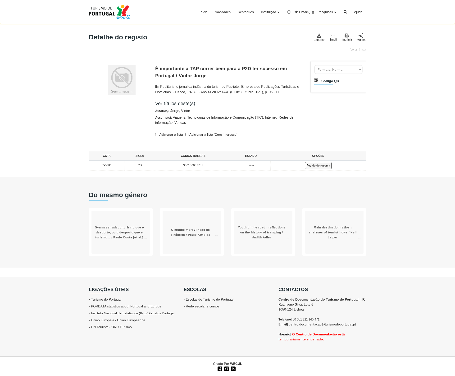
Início (204, 12)
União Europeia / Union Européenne (118, 320)
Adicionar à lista (170, 134)
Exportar (319, 40)
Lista (304, 12)
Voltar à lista (358, 49)
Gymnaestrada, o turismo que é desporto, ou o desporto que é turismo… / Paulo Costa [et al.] (119, 232)
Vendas (180, 123)
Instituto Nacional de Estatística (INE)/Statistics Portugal (132, 313)
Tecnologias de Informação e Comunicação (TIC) (225, 117)
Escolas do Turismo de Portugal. (210, 299)
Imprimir (347, 39)
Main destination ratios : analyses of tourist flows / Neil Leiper (333, 232)
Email (333, 39)
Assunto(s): (224, 120)
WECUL (236, 364)
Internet (271, 117)
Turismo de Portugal (106, 299)
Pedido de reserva (318, 165)
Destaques (246, 12)
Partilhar (361, 40)
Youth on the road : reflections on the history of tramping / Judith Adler (262, 232)
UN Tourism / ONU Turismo (111, 327)
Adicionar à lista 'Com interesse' (212, 134)
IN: (227, 89)
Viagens (179, 117)
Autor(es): (172, 111)
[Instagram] (226, 368)
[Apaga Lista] (312, 11)
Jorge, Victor (180, 111)
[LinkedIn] (233, 368)
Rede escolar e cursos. (203, 306)
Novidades (223, 12)
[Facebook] (219, 368)
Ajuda (358, 12)
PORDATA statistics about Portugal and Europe (126, 306)
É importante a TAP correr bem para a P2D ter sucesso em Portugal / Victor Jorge (221, 72)
